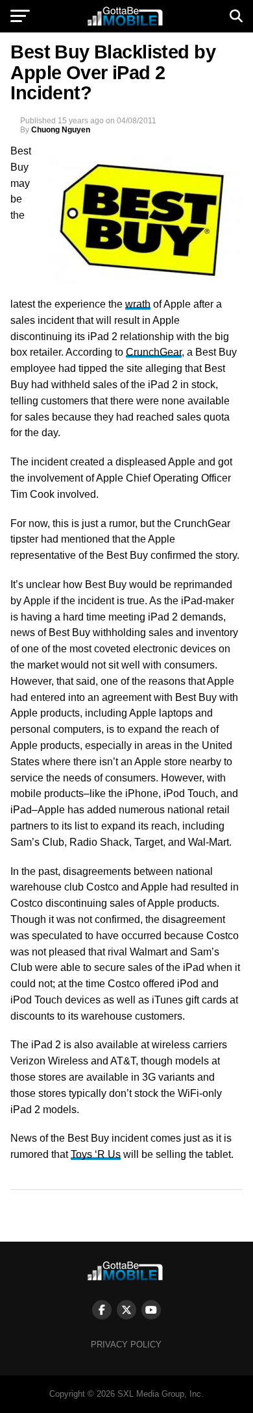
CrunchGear (154, 352)
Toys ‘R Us (96, 1154)
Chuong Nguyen (60, 129)
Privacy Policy (126, 1344)
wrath (138, 304)
